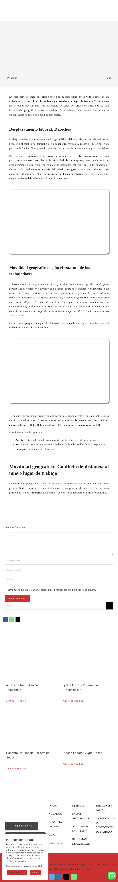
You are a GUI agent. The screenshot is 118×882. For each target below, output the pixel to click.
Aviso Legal (78, 864)
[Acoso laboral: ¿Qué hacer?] (87, 727)
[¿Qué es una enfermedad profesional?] (87, 660)
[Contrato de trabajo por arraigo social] (30, 727)
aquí (39, 866)
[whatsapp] (74, 877)
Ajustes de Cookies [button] (17, 873)
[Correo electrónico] (18, 619)
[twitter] (52, 877)
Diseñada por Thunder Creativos (73, 869)
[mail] (66, 877)
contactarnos (20, 114)
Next (108, 77)
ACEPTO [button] (35, 873)
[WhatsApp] (11, 619)
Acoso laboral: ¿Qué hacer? (83, 752)
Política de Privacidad (57, 864)
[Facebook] (5, 619)
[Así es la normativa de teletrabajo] (30, 660)
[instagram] (59, 877)
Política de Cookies (97, 864)
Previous (12, 77)
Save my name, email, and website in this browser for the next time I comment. (52, 589)
